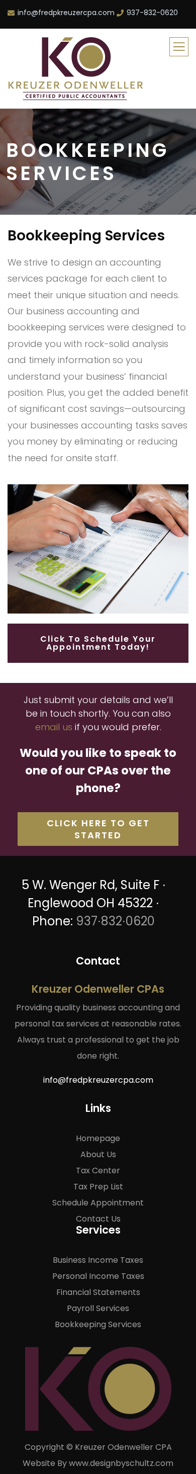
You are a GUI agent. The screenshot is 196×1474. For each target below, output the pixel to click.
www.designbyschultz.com (121, 1463)
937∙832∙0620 (115, 921)
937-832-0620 (152, 13)
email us (53, 727)
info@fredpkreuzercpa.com (66, 13)
